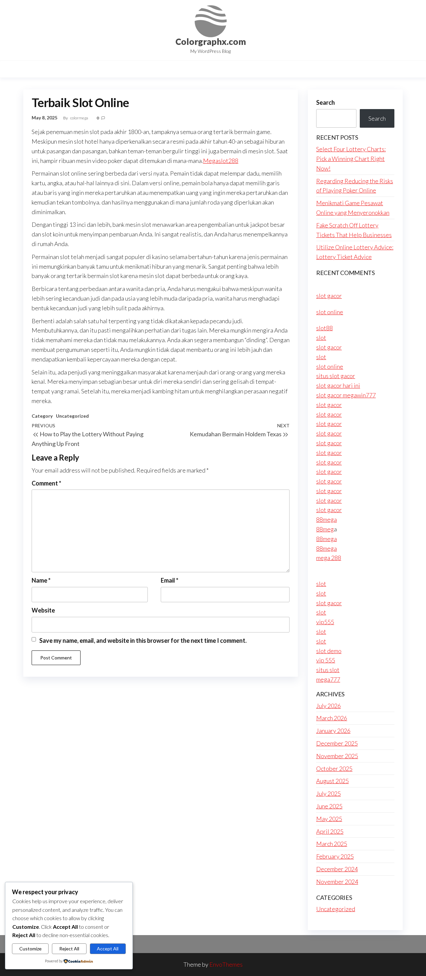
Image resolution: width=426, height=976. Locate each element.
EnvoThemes (226, 964)
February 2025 (335, 856)
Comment (46, 483)
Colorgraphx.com (210, 41)
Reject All (69, 948)
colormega (79, 117)
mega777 (328, 679)
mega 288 (328, 557)
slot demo (328, 650)
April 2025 (329, 831)
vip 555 (325, 660)
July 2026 (328, 705)
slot (321, 337)
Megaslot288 (220, 160)
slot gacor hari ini (338, 385)
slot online (329, 312)
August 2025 (332, 780)
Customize (30, 948)
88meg (325, 529)
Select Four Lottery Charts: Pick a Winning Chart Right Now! (351, 158)
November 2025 (337, 756)
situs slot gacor (335, 375)
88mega (326, 519)
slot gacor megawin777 (346, 395)
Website (43, 610)
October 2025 (334, 768)
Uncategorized (72, 416)
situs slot (327, 669)
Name (41, 580)
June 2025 (329, 806)
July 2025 (328, 793)
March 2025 (331, 843)
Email (169, 580)
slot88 (324, 328)
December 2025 (337, 743)
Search (325, 102)
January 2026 (333, 730)
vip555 (325, 622)
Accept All (107, 948)
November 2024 (337, 881)
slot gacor (329, 295)
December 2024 (337, 869)
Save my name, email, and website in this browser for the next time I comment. (143, 640)
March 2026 (331, 718)
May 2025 (329, 818)
